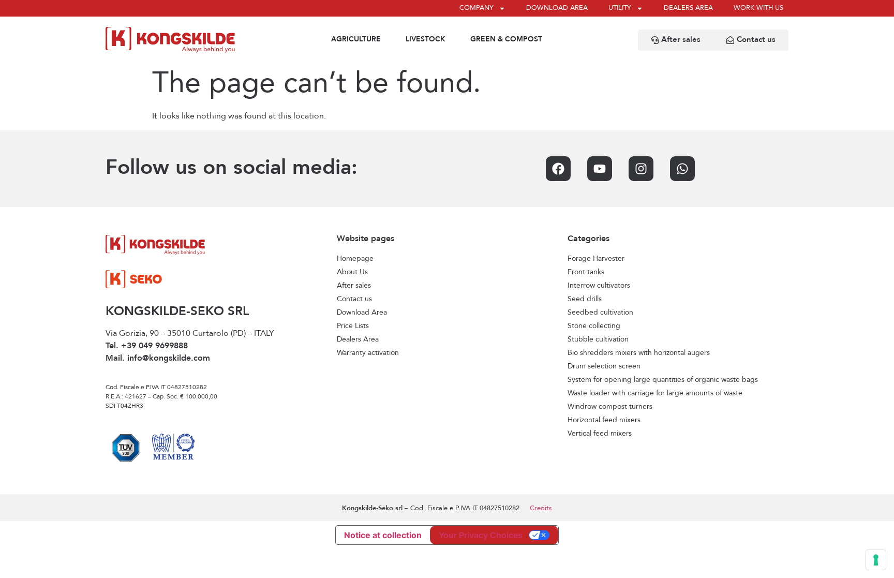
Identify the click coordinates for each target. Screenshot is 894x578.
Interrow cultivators (599, 285)
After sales (354, 285)
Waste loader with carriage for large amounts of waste (655, 393)
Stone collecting (594, 326)
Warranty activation (368, 353)
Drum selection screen (604, 366)
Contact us (354, 299)
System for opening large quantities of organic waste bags (663, 379)
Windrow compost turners (610, 406)
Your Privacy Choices (481, 535)
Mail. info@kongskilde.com (158, 358)
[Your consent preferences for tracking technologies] (876, 560)
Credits (541, 508)
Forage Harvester (596, 258)
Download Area (362, 312)
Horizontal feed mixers (604, 420)
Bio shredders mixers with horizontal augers (639, 353)
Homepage (355, 258)
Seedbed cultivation (600, 312)
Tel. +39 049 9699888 (147, 346)
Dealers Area (358, 339)
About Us (352, 272)
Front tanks (586, 272)
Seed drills (585, 299)
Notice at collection (383, 535)
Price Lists (353, 326)
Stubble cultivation (598, 339)
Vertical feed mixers (600, 433)
